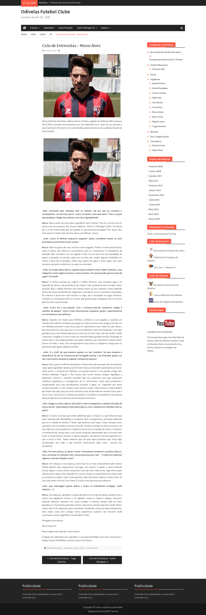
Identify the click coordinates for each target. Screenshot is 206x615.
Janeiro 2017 (155, 190)
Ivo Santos (157, 107)
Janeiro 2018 (155, 171)
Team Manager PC (86, 27)
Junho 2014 (154, 204)
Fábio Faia (157, 97)
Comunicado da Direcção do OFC (66, 2)
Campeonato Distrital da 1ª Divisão (166, 59)
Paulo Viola (157, 150)
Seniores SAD (92, 548)
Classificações (65, 27)
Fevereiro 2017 (156, 185)
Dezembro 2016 (156, 195)
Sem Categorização (159, 136)
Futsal (153, 74)
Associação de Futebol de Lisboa (165, 52)
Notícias (154, 131)
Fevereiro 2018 (156, 166)
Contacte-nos (29, 597)
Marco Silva (157, 116)
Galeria (104, 27)
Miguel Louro (158, 121)
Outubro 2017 (155, 176)
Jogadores (68, 548)
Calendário (49, 27)
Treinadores (156, 141)
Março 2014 (154, 218)
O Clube (33, 27)
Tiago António (159, 126)
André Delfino (158, 83)
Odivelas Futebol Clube (45, 12)
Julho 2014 (154, 199)
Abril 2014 (153, 214)
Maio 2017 (153, 180)
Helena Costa (158, 145)
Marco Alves (79, 548)
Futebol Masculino (54, 548)
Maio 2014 (153, 209)
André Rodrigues (160, 88)
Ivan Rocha (157, 102)
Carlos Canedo (159, 92)
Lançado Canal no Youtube (159, 331)
